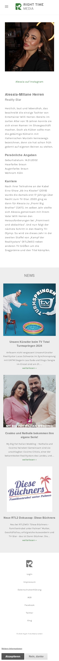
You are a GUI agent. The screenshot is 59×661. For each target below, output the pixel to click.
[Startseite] (29, 6)
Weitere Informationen (11, 649)
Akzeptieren (12, 656)
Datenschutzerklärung (29, 589)
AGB (29, 597)
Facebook (30, 605)
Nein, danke (36, 656)
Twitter (29, 613)
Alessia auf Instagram (29, 81)
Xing (29, 620)
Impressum (29, 582)
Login (29, 574)
